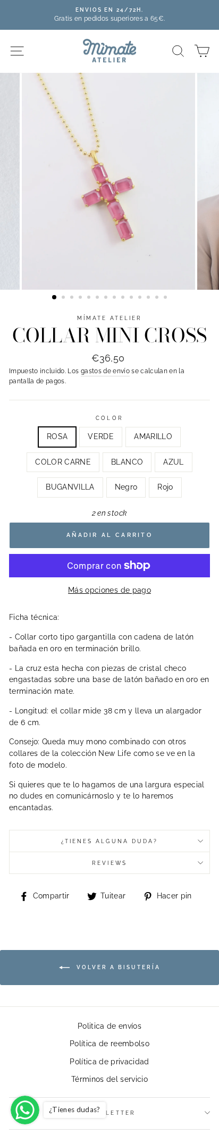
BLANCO (127, 462)
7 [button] (107, 298)
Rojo (165, 487)
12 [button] (149, 298)
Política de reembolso (109, 1043)
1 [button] (54, 297)
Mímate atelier (109, 318)
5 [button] (89, 298)
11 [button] (141, 298)
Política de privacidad (109, 1061)
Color (109, 418)
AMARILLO (153, 436)
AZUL (173, 462)
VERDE (101, 436)
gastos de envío (105, 371)
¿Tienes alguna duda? (109, 841)
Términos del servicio (109, 1079)
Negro (126, 487)
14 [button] (166, 298)
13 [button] (158, 298)
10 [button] (132, 298)
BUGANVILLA (70, 487)
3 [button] (72, 298)
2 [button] (64, 298)
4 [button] (81, 298)
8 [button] (115, 298)
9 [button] (124, 298)
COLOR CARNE (63, 462)
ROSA (57, 436)
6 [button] (98, 298)
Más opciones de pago (109, 590)
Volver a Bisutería (117, 967)
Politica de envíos (109, 1026)
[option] (109, 14)
